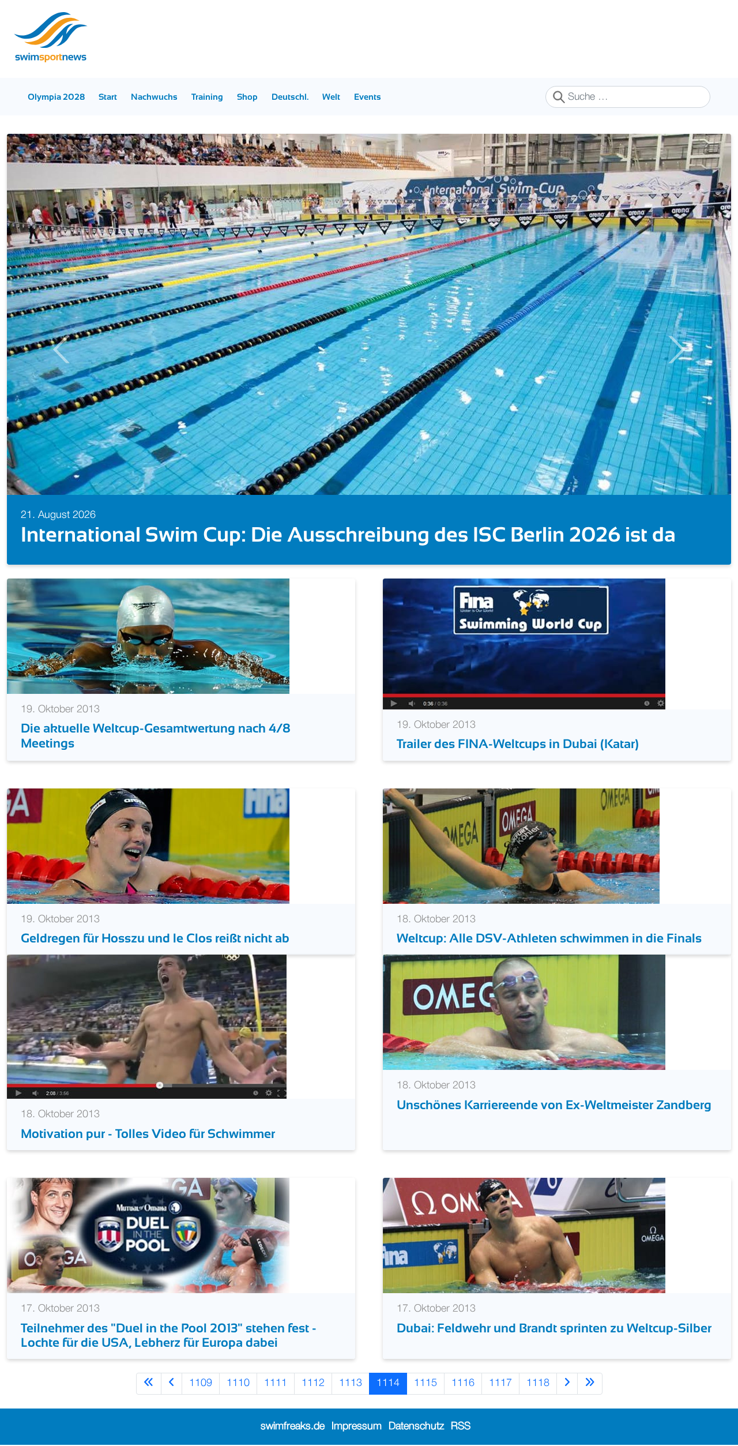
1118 (537, 1383)
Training (207, 97)
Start (108, 97)
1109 (200, 1383)
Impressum (357, 1426)
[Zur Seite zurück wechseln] (171, 1383)
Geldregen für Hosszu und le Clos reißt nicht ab (155, 938)
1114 (388, 1383)
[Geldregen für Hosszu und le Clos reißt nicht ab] (148, 845)
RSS (460, 1426)
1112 (313, 1383)
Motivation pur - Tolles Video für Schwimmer (148, 1133)
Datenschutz (416, 1426)
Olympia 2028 (56, 97)
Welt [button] (331, 97)
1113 (350, 1383)
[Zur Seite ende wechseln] (590, 1383)
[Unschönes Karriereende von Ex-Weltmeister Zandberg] (524, 1012)
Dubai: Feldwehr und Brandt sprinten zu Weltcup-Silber (554, 1328)
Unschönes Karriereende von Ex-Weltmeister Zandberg (554, 1105)
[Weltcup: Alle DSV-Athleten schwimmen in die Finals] (521, 845)
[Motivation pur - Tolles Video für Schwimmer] (147, 1026)
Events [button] (367, 97)
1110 (238, 1383)
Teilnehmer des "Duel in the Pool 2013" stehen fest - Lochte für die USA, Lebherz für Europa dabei (169, 1335)
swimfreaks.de (293, 1426)
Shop (247, 97)
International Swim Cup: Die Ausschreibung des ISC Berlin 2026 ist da (348, 534)
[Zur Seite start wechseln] (148, 1383)
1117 (500, 1383)
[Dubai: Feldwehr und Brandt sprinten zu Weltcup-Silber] (524, 1235)
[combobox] (627, 97)
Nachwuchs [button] (154, 97)
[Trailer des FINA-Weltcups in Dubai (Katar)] (524, 643)
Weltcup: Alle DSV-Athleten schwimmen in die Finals (549, 938)
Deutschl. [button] (290, 97)
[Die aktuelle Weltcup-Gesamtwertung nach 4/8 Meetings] (148, 636)
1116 (463, 1383)
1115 (425, 1383)
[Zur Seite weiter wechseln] (567, 1383)
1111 (275, 1383)
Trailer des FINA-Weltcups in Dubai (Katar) (518, 744)
